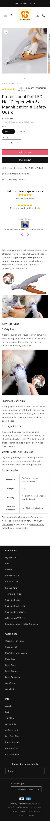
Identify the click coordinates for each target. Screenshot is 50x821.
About (8, 706)
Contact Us (10, 724)
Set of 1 (9, 131)
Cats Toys (10, 683)
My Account (11, 558)
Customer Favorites (14, 641)
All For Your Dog (12, 730)
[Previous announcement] (5, 3)
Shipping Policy (12, 600)
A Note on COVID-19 (15, 618)
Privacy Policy (12, 576)
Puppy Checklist (13, 742)
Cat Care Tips (11, 748)
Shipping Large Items (15, 612)
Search (8, 570)
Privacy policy (36, 807)
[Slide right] (31, 78)
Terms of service (18, 811)
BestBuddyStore (23, 804)
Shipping (11, 122)
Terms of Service (13, 594)
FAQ (7, 712)
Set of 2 (23, 131)
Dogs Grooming (12, 677)
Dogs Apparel (11, 671)
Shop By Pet (11, 647)
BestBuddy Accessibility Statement (22, 624)
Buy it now (25, 160)
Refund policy (22, 807)
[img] (25, 195)
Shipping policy (34, 811)
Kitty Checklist (12, 754)
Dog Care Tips (12, 736)
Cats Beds (10, 689)
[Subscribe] (42, 771)
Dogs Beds (10, 665)
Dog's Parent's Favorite (16, 653)
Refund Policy (11, 588)
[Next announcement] (45, 3)
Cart (7, 564)
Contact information (26, 815)
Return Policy (11, 582)
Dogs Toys (10, 659)
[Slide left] (19, 78)
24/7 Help (10, 718)
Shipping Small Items (15, 606)
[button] (5, 15)
